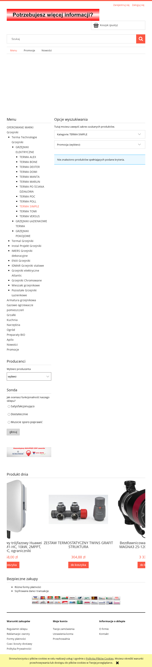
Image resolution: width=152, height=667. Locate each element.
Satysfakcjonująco (22, 406)
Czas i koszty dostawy (19, 643)
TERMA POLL (28, 201)
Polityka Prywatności (19, 648)
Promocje (13, 349)
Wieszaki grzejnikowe (26, 285)
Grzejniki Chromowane (27, 280)
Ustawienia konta (63, 634)
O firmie (104, 629)
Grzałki (11, 315)
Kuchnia (12, 320)
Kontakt (104, 634)
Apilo (10, 339)
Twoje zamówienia (63, 629)
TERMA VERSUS (30, 216)
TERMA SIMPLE (29, 206)
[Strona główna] (53, 14)
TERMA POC (27, 196)
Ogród (11, 330)
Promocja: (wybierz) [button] (68, 144)
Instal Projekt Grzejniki (26, 246)
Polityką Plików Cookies (100, 658)
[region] (76, 82)
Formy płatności (16, 639)
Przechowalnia (61, 639)
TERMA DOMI (28, 172)
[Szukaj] (140, 38)
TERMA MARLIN (30, 181)
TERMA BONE (28, 162)
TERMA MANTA (30, 177)
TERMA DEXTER (30, 167)
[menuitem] (13, 50)
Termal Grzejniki (22, 241)
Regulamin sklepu (17, 629)
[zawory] (29, 451)
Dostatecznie (19, 414)
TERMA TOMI (28, 211)
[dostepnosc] (74, 82)
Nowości (12, 344)
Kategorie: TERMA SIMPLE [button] (72, 134)
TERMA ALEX (28, 157)
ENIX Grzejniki (21, 260)
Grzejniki (12, 132)
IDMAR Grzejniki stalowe (28, 265)
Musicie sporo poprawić (27, 422)
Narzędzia (13, 325)
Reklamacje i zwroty (18, 634)
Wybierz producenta (19, 369)
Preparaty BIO (16, 335)
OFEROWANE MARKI (20, 127)
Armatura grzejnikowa (21, 300)
